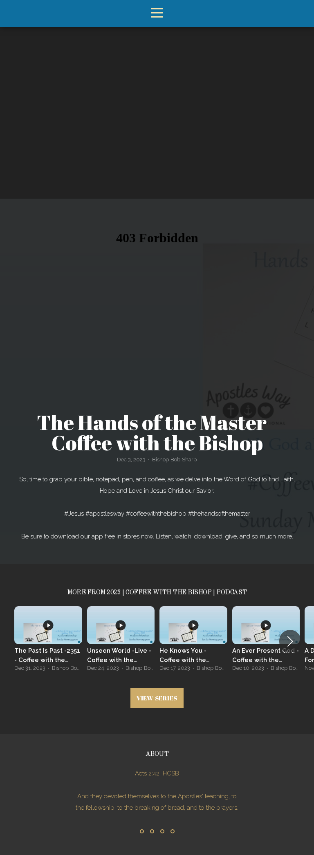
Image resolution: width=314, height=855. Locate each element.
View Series (157, 698)
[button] (290, 641)
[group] (48, 641)
